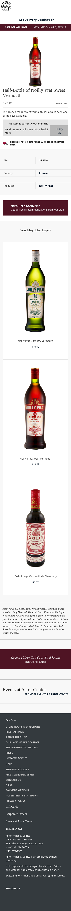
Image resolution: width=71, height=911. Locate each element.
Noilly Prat (46, 185)
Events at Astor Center (19, 821)
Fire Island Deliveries (20, 774)
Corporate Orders (16, 814)
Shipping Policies (17, 769)
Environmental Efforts (22, 747)
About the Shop (16, 737)
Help (9, 764)
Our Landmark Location (22, 742)
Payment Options (17, 790)
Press (9, 752)
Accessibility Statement (22, 795)
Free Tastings (15, 731)
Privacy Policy (16, 800)
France (43, 173)
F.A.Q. (9, 785)
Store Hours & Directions (23, 726)
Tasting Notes (14, 828)
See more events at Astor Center (46, 694)
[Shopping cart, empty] (62, 5)
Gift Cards (12, 806)
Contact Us (13, 780)
